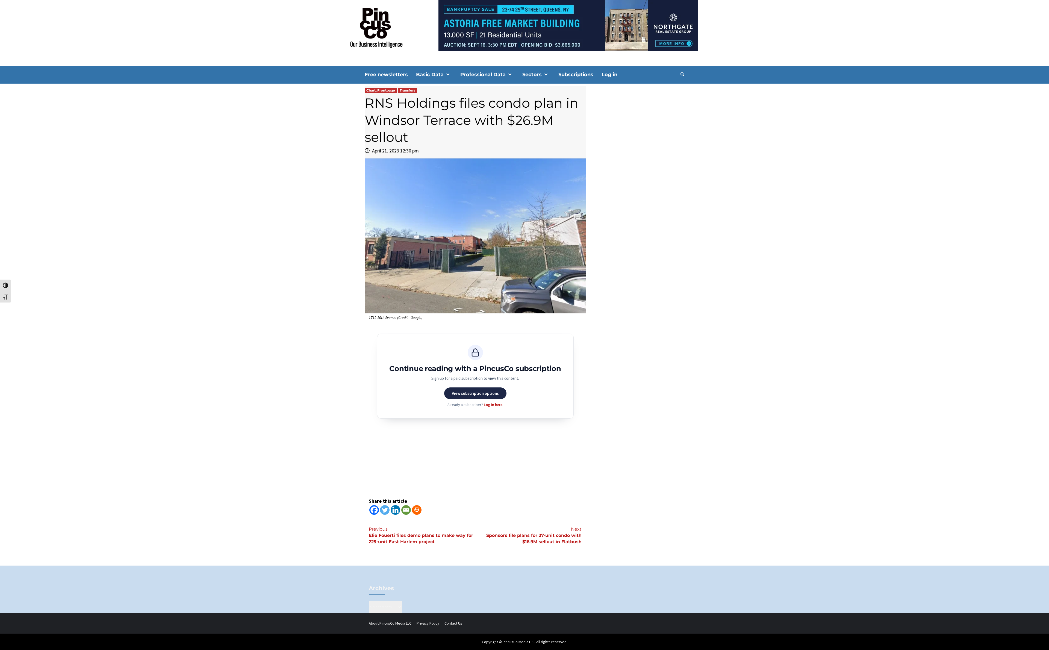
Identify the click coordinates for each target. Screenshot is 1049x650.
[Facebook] (374, 510)
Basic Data (430, 75)
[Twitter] (385, 510)
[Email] (406, 510)
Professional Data (483, 75)
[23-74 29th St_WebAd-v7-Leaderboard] (524, 25)
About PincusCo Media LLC (390, 623)
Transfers (407, 90)
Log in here (493, 404)
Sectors (532, 75)
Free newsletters (386, 75)
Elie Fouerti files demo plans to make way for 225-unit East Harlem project (421, 535)
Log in (609, 75)
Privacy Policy (428, 623)
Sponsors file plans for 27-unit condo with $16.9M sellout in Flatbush (534, 535)
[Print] (417, 510)
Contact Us (453, 623)
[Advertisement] (637, 133)
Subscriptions (575, 75)
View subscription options (475, 393)
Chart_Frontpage (380, 90)
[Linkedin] (395, 510)
